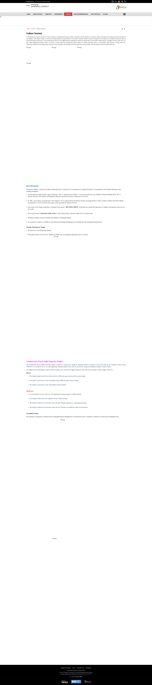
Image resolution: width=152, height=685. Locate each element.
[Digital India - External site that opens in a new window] (119, 10)
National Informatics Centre (86, 672)
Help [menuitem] (73, 668)
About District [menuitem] (37, 14)
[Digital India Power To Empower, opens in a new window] (87, 682)
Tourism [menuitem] (68, 14)
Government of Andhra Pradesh (42, 1)
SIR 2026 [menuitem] (105, 14)
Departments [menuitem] (59, 14)
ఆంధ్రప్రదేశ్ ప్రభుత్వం (30, 1)
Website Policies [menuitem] (66, 668)
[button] (125, 14)
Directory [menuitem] (48, 14)
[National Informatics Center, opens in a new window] (76, 682)
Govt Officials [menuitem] (95, 14)
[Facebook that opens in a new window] (122, 29)
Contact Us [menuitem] (80, 668)
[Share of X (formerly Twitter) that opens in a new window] (124, 29)
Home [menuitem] (28, 14)
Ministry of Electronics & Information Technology (71, 673)
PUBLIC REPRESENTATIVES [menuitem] (81, 14)
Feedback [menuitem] (88, 668)
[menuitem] (112, 1)
